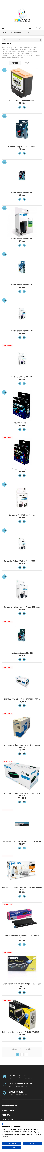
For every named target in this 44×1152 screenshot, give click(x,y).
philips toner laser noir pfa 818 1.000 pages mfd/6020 (22, 746)
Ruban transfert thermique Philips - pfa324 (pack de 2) (22, 985)
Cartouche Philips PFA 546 (22, 377)
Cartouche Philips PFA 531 (22, 285)
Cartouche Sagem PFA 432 (22, 653)
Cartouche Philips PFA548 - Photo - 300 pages (22, 607)
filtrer (15, 63)
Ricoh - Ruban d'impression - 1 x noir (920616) (22, 841)
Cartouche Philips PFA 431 (22, 192)
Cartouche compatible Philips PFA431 (22, 146)
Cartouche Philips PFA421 (22, 423)
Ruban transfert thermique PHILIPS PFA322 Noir (22, 1032)
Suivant (27, 1054)
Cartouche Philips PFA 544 (22, 331)
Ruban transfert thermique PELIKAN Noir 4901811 (22, 936)
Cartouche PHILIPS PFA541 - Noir (22, 515)
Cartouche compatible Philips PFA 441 (22, 100)
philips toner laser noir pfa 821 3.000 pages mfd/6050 (22, 794)
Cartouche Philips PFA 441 (22, 239)
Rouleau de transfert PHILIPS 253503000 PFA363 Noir (22, 888)
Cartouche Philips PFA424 (22, 469)
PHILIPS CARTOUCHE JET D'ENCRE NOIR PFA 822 (21, 699)
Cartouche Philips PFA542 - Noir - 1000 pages (22, 561)
